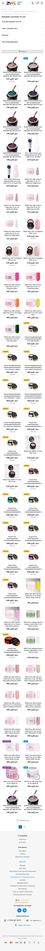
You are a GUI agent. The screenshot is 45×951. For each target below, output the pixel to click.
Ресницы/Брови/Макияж (22, 895)
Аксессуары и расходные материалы (22, 871)
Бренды (22, 865)
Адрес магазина (24, 925)
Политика (22, 839)
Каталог (22, 862)
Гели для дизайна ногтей (11, 22)
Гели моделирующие (10, 42)
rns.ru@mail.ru (35, 921)
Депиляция (22, 889)
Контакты (22, 842)
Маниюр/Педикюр (22, 874)
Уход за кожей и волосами (22, 892)
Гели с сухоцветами (9, 28)
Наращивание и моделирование (22, 877)
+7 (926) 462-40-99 (14, 920)
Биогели (5, 35)
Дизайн (22, 880)
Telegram (24, 910)
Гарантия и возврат (22, 857)
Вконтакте (19, 910)
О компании (22, 836)
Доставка (22, 851)
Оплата (22, 854)
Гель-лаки (22, 868)
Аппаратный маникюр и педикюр (22, 886)
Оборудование (22, 883)
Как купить (22, 847)
